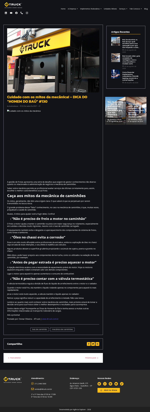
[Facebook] (16, 13)
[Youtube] (11, 13)
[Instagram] (27, 13)
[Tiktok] (122, 384)
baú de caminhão (39, 329)
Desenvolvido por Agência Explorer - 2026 (75, 409)
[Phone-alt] (21, 13)
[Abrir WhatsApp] (144, 406)
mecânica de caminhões (62, 329)
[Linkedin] (6, 13)
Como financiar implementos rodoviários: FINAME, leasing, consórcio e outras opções (130, 76)
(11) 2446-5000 (40, 384)
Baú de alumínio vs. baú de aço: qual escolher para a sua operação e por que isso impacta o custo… (130, 43)
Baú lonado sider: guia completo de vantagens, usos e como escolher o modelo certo (131, 60)
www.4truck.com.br (50, 319)
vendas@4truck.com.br (43, 389)
